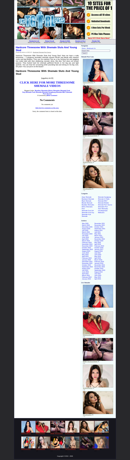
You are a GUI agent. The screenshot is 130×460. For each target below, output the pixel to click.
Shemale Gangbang (49, 92)
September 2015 (99, 270)
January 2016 (98, 263)
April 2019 (97, 244)
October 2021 (98, 227)
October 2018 (98, 247)
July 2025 (85, 230)
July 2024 (85, 235)
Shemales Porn (103, 207)
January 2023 (86, 260)
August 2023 (86, 251)
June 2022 (85, 272)
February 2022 (87, 277)
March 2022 (86, 275)
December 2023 (87, 244)
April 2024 (85, 239)
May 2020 (97, 242)
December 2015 (99, 265)
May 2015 (97, 277)
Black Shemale (86, 201)
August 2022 (86, 268)
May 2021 (97, 234)
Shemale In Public (104, 199)
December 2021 (99, 223)
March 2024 (86, 241)
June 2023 (85, 253)
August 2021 (98, 230)
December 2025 (87, 227)
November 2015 (99, 267)
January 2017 (98, 249)
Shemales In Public (65, 41)
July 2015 (97, 273)
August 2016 (98, 251)
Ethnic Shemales (54, 90)
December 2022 (87, 261)
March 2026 (86, 225)
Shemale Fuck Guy (88, 212)
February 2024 (87, 242)
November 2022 (87, 263)
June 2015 (97, 275)
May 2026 (85, 223)
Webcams (101, 212)
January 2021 (98, 237)
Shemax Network (49, 41)
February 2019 (99, 246)
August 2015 (98, 272)
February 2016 (99, 261)
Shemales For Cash (34, 41)
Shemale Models (103, 203)
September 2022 (87, 267)
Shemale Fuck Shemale (34, 92)
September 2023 (87, 249)
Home (84, 48)
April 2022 (85, 273)
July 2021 (97, 232)
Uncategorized (102, 210)
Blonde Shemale (87, 203)
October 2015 (98, 268)
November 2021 (99, 225)
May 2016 (97, 256)
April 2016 (97, 258)
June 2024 (85, 237)
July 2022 (85, 270)
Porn (83, 208)
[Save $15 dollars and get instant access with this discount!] (65, 38)
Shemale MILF (61, 92)
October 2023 (86, 247)
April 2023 (85, 256)
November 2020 (99, 239)
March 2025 (86, 232)
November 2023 (87, 246)
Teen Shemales (103, 208)
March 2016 (98, 260)
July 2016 (97, 253)
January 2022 (86, 279)
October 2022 (86, 265)
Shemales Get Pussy (80, 41)
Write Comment (52, 95)
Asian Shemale (86, 197)
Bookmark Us (91, 48)
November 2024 (87, 234)
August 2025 (86, 228)
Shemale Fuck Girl (88, 210)
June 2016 (97, 254)
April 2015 (97, 279)
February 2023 (87, 258)
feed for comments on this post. (47, 108)
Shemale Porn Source (105, 205)
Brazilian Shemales (41, 90)
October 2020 (98, 241)
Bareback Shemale (88, 199)
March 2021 (98, 235)
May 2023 (85, 254)
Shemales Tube (96, 41)
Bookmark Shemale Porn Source (42, 52)
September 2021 (99, 228)
